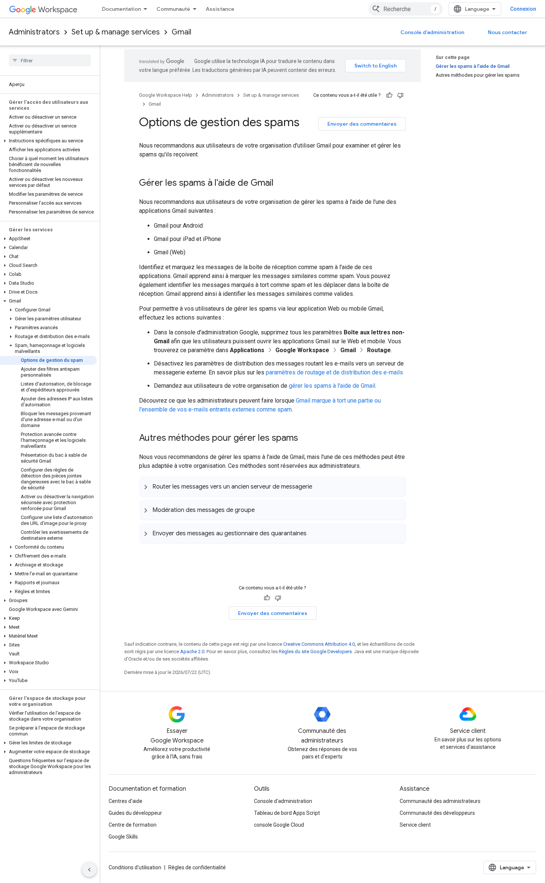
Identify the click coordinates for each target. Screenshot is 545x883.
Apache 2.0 (192, 651)
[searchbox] (50, 60)
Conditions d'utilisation (135, 867)
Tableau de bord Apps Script (287, 813)
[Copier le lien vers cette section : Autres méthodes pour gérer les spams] (305, 438)
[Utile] (389, 95)
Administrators (34, 32)
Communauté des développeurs (437, 813)
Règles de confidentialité (197, 867)
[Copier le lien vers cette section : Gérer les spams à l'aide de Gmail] (281, 183)
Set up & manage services (116, 32)
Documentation (121, 9)
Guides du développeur (135, 813)
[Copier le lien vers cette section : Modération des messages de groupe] (262, 509)
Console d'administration (432, 32)
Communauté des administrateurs (440, 801)
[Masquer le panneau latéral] (89, 869)
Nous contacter (507, 32)
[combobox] (406, 9)
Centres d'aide (125, 801)
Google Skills (123, 837)
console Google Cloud (279, 825)
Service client (415, 825)
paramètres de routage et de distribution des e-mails (334, 372)
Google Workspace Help (165, 95)
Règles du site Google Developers (315, 651)
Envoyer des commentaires (362, 123)
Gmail (181, 32)
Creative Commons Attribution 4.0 (319, 644)
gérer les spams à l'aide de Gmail (332, 385)
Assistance (220, 9)
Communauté (173, 9)
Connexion (523, 9)
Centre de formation (132, 825)
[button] (48, 140)
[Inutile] (400, 95)
